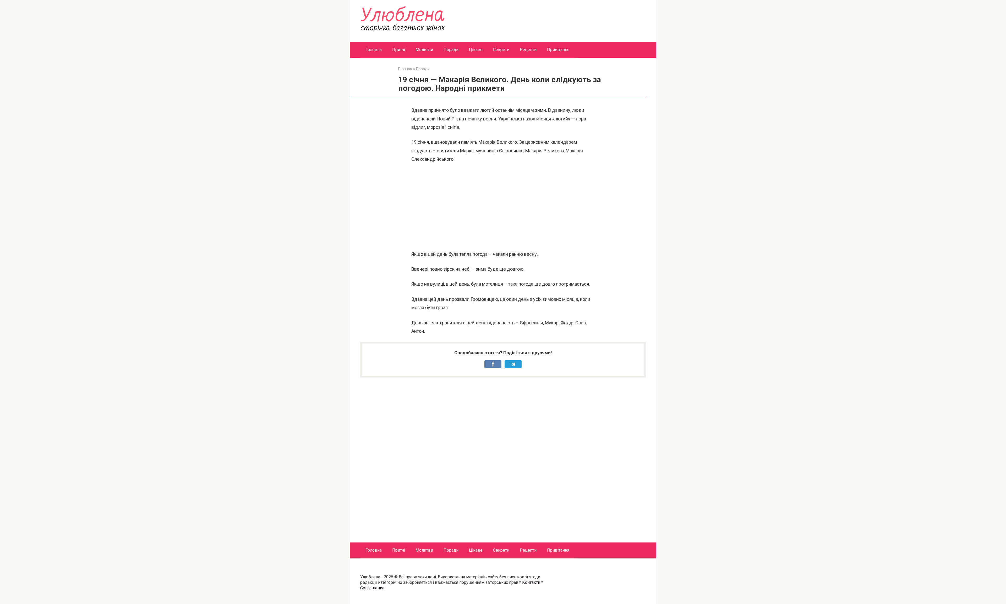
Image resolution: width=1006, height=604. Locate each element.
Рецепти (528, 49)
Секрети (501, 49)
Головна (373, 49)
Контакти (531, 582)
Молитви (424, 49)
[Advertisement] (503, 206)
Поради (451, 49)
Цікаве (476, 49)
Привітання (558, 49)
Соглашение (372, 587)
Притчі (398, 49)
